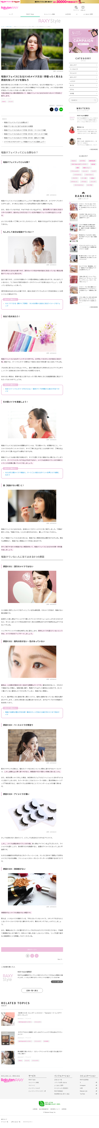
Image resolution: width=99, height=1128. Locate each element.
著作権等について (55, 1109)
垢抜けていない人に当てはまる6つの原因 (18, 126)
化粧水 (92, 178)
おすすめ (82, 161)
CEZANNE (46, 1041)
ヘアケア (72, 81)
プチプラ (75, 178)
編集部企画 (92, 161)
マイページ (32, 1085)
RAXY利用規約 (58, 1091)
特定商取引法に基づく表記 (61, 1094)
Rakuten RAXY (9, 7)
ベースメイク (74, 69)
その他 (72, 93)
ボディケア (73, 77)
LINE (81, 1088)
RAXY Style (30, 14)
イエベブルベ (89, 174)
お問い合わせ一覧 (15, 1121)
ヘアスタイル (77, 174)
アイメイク (8, 99)
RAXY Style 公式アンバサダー (25, 1022)
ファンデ (93, 181)
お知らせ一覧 (58, 1079)
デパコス (84, 181)
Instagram (83, 1085)
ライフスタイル (79, 185)
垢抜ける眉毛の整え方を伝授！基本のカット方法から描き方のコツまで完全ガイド (32, 713)
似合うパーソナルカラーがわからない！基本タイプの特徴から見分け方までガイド (32, 390)
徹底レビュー (86, 167)
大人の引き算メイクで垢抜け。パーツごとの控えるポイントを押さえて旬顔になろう (32, 473)
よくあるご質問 (88, 14)
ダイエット (74, 181)
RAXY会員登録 (84, 1079)
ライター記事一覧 (57, 981)
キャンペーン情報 (49, 14)
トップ (11, 14)
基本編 (93, 164)
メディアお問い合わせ (60, 1082)
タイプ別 (89, 185)
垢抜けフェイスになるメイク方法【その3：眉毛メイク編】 (24, 138)
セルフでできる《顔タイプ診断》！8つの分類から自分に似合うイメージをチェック (32, 304)
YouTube (82, 1094)
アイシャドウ (38, 1022)
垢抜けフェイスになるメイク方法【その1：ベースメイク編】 (25, 130)
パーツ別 (84, 178)
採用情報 (64, 1109)
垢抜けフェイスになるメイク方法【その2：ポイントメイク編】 (26, 134)
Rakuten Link (83, 1091)
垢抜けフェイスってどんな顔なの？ (16, 122)
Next (60, 959)
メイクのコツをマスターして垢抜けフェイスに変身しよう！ (25, 141)
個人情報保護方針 (44, 1109)
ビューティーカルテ (34, 1088)
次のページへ (32, 949)
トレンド (11, 101)
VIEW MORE (93, 149)
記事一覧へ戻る (32, 990)
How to (3, 101)
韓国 (77, 167)
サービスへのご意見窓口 (61, 1088)
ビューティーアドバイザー (36, 1091)
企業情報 (35, 1109)
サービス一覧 (4, 1121)
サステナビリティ (27, 1121)
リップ (93, 171)
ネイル (72, 85)
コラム (72, 89)
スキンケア (73, 65)
